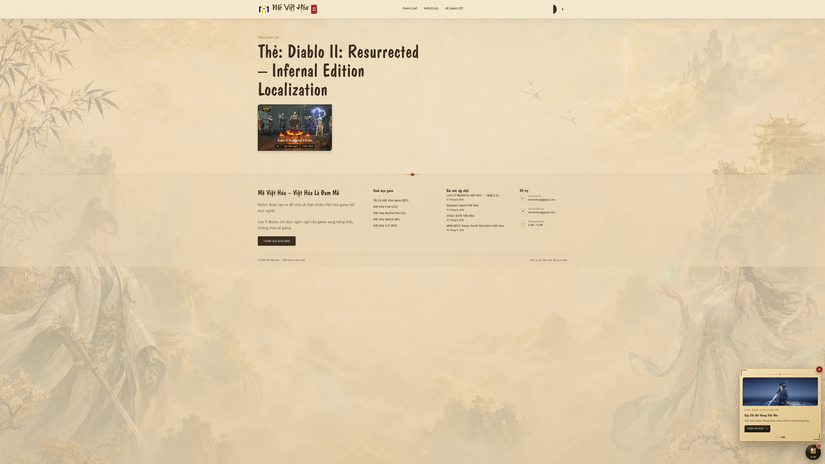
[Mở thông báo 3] (784, 437)
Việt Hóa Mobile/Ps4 (386, 213)
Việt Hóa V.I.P (381, 225)
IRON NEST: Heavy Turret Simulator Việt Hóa (475, 226)
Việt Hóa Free (382, 207)
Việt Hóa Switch (383, 219)
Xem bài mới (755, 428)
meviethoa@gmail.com (541, 199)
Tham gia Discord (276, 241)
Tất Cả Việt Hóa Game (387, 200)
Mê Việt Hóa (290, 9)
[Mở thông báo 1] (776, 437)
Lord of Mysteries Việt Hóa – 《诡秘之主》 (473, 195)
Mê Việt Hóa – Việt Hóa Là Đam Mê (298, 192)
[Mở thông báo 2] (780, 437)
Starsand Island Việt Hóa (462, 205)
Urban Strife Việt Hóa (460, 216)
